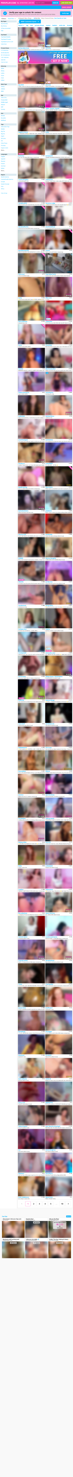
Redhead (3, 120)
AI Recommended (5, 28)
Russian (3, 161)
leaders (54, 25)
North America (5, 177)
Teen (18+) (4, 97)
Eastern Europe (5, 184)
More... (3, 150)
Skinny (2, 86)
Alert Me (37, 18)
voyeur (48, 25)
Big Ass (3, 134)
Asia (2, 186)
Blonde (3, 115)
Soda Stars (4, 44)
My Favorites (4, 23)
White (2, 68)
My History (4, 26)
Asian (2, 75)
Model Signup (66, 7)
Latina (2, 73)
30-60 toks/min (5, 53)
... (56, 1203)
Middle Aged (4, 102)
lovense (69, 25)
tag (18, 3)
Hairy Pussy (4, 143)
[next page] (67, 1203)
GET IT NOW (60, 60)
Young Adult (4, 100)
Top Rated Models (5, 37)
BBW (2, 91)
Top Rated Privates (6, 39)
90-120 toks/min (5, 55)
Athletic (3, 89)
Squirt (2, 136)
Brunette (3, 118)
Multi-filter (11, 18)
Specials (3, 60)
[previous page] (22, 1203)
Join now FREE (66, 3)
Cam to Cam (4, 62)
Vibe (2, 30)
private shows (24, 3)
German (3, 166)
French (3, 163)
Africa (2, 189)
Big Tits (3, 131)
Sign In (55, 3)
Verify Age (65, 13)
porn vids (31, 3)
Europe (3, 181)
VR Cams (3, 138)
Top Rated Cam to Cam (7, 41)
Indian (2, 80)
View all (69, 1216)
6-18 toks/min (4, 50)
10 (62, 1203)
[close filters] (15, 18)
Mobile (3, 129)
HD (2, 141)
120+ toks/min (5, 57)
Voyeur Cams (4, 148)
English (3, 156)
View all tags (4, 193)
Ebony (2, 71)
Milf (2, 107)
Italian (2, 168)
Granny (3, 109)
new (31, 25)
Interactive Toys (5, 126)
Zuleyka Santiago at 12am (61, 18)
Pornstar (3, 145)
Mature (3, 104)
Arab (2, 78)
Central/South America (7, 179)
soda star (62, 25)
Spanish (3, 159)
